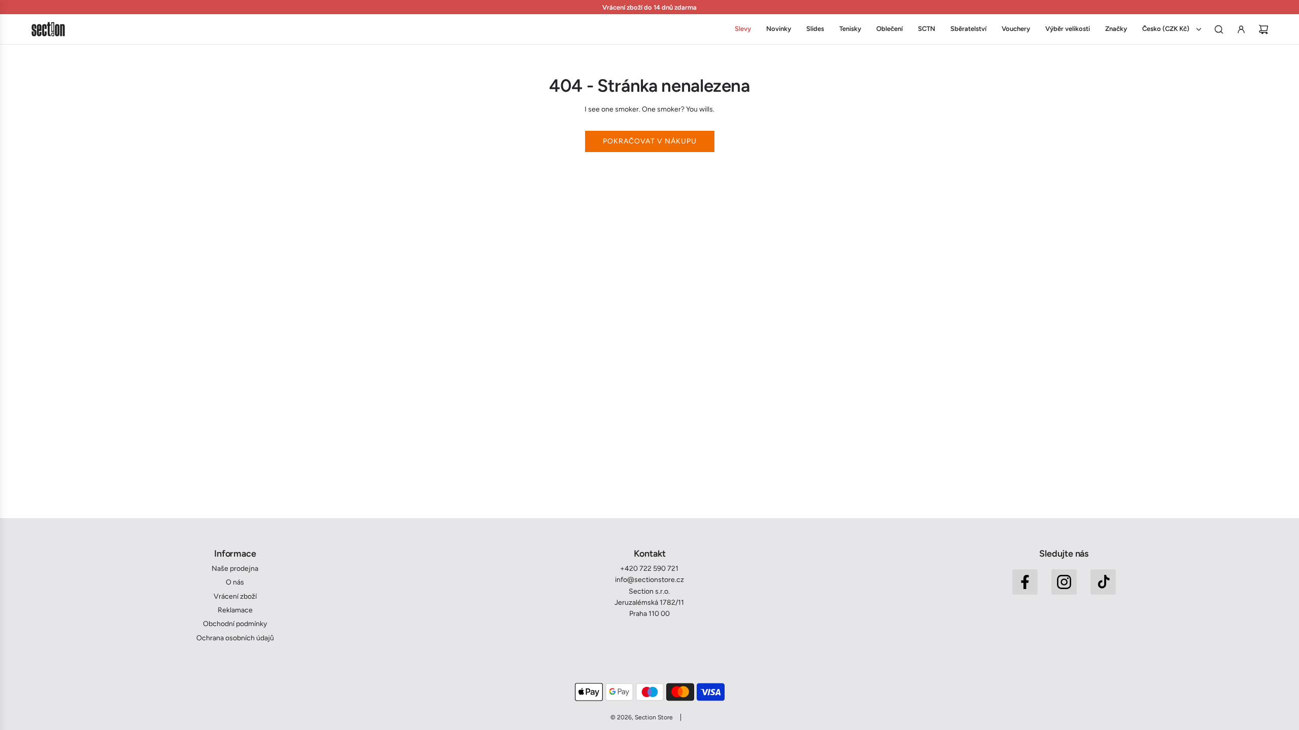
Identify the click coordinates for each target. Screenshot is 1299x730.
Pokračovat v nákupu (650, 141)
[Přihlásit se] (1241, 29)
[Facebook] (1025, 582)
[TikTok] (1103, 582)
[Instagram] (1064, 582)
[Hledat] (1219, 29)
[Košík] (1263, 29)
